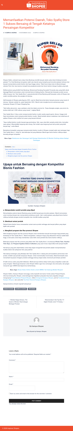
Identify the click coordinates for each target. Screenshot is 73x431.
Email (11, 384)
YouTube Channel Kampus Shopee (34, 280)
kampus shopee (21, 289)
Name (11, 376)
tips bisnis (32, 289)
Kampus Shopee (11, 32)
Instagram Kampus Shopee (44, 278)
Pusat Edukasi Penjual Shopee (21, 278)
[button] (2, 5)
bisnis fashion (8, 289)
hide (13, 146)
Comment (12, 360)
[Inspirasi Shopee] (36, 5)
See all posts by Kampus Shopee (36, 331)
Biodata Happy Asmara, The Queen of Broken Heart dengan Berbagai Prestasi (18, 302)
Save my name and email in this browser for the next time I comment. (31, 393)
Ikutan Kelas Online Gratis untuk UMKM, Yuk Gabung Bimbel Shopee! (40, 270)
